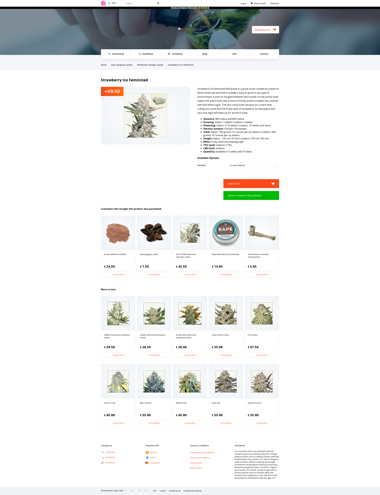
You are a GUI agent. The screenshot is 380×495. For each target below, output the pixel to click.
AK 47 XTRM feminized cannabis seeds (186, 255)
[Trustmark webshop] (104, 3)
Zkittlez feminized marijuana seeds (117, 336)
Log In (243, 3)
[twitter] (140, 491)
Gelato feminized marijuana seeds (152, 336)
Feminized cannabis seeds (150, 64)
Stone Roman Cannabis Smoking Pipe (258, 255)
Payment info (152, 445)
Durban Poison (254, 402)
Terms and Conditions (200, 457)
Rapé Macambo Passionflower (225, 254)
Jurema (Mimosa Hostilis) (115, 254)
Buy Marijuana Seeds (121, 64)
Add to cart (234, 183)
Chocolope (252, 335)
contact (264, 53)
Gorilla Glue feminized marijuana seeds (186, 336)
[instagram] (133, 491)
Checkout (274, 3)
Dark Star (216, 402)
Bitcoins (154, 452)
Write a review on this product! (244, 195)
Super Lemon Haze (220, 335)
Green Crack (109, 402)
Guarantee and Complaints (202, 452)
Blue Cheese (145, 402)
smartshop (118, 53)
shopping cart (175, 491)
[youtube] (146, 491)
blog (204, 53)
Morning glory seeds (149, 254)
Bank (153, 457)
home (104, 64)
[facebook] (127, 491)
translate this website (192, 491)
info (234, 53)
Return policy (196, 468)
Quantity (201, 165)
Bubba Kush (181, 402)
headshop (147, 53)
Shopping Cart (262, 29)
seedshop (177, 53)
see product (118, 274)
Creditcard (155, 463)
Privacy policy (196, 462)
